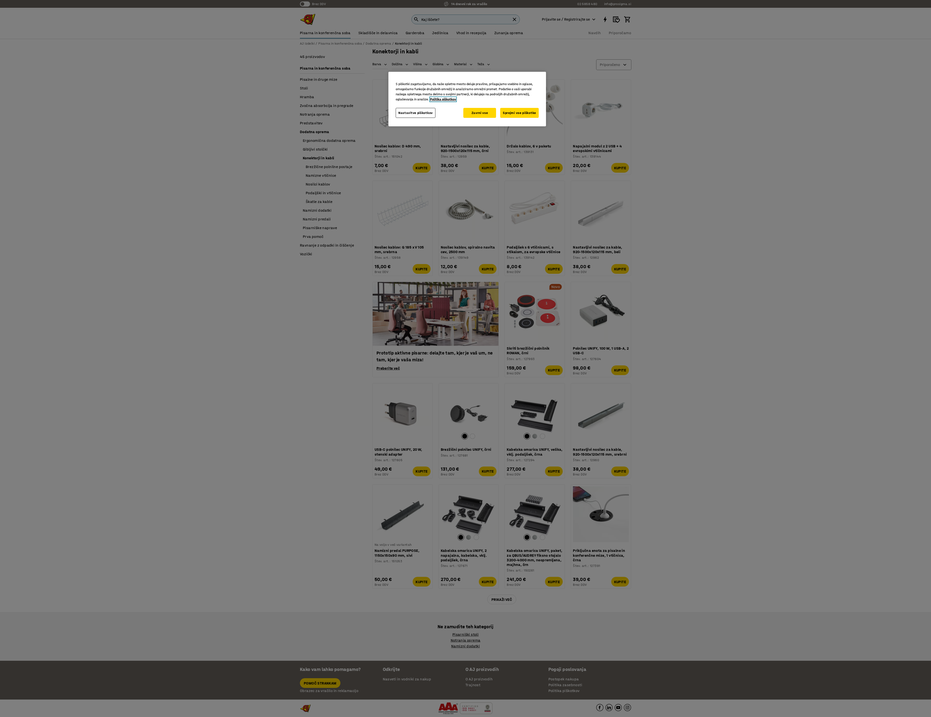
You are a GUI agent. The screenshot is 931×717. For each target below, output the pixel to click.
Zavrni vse (480, 113)
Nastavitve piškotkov (415, 113)
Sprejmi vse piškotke (519, 113)
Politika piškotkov (443, 99)
